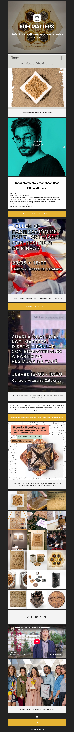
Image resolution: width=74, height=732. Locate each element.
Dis (37, 722)
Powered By (36, 730)
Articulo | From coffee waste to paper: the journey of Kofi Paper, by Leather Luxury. (37, 418)
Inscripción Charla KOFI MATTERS (37, 307)
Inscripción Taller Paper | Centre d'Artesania (37, 214)
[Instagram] (37, 717)
